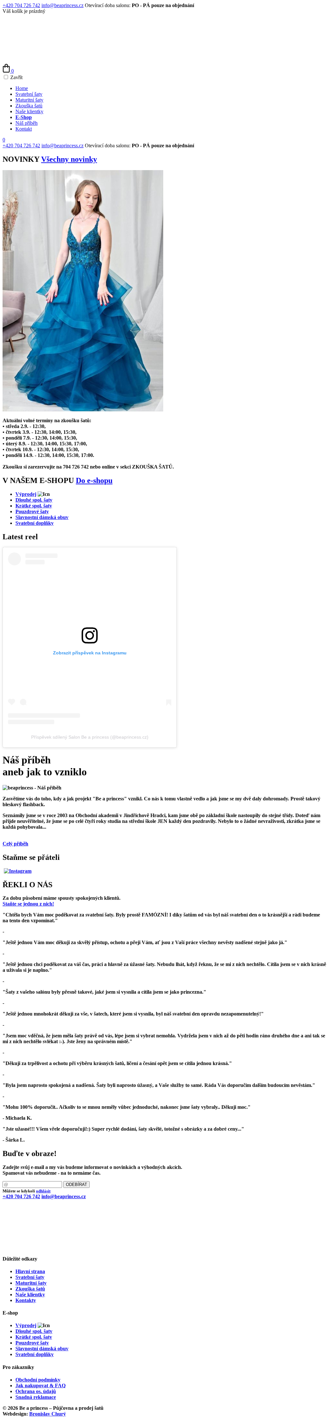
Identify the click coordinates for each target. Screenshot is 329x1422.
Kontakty (25, 1300)
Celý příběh (15, 843)
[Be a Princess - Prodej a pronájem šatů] (51, 60)
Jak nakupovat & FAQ (40, 1385)
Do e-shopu (94, 480)
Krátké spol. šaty (33, 505)
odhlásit (43, 1191)
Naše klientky (29, 111)
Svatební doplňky (34, 523)
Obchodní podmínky (37, 1379)
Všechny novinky (69, 159)
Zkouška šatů (28, 105)
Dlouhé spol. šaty (33, 500)
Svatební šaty (28, 94)
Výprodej (25, 494)
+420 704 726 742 (21, 5)
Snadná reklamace (35, 1397)
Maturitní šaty (29, 100)
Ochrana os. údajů (35, 1391)
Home (21, 88)
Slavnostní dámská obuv (41, 517)
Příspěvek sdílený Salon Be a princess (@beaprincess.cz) (89, 737)
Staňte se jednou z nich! (28, 904)
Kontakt (23, 129)
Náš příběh (26, 123)
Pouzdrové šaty (32, 511)
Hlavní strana (30, 1271)
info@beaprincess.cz (62, 5)
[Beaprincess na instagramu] (17, 871)
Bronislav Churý (47, 1414)
